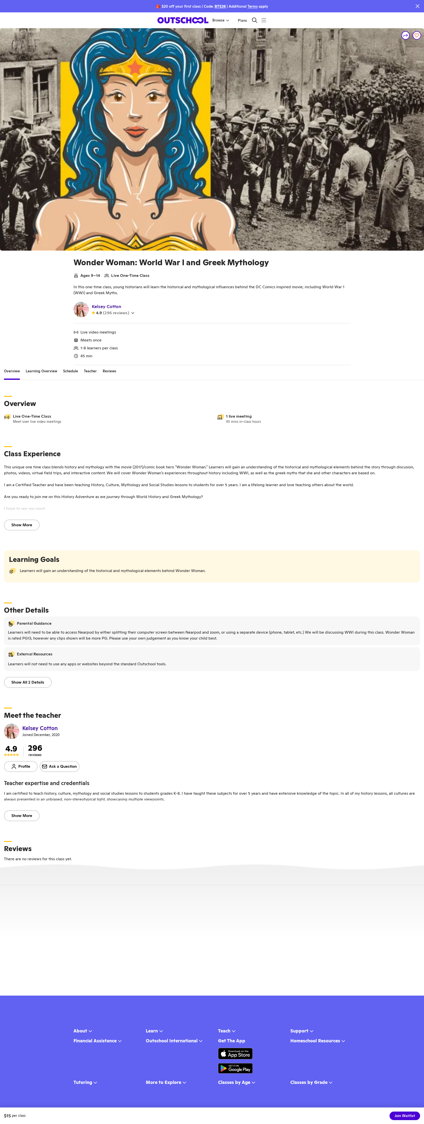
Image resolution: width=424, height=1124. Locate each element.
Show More (21, 524)
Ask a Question (63, 766)
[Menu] (263, 20)
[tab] (12, 371)
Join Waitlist (405, 1116)
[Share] (405, 35)
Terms (253, 6)
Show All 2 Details (27, 682)
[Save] (417, 35)
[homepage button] (182, 20)
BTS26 (220, 6)
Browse (218, 20)
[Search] (254, 20)
